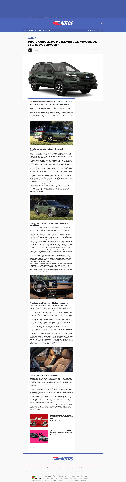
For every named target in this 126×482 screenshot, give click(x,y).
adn (81, 476)
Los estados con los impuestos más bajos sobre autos (52, 17)
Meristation (83, 480)
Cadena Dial (70, 478)
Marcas (36, 30)
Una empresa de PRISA (36, 477)
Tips (49, 30)
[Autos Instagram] (81, 468)
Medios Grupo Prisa (36, 480)
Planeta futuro (80, 478)
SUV (36, 449)
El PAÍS (48, 476)
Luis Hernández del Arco (55, 420)
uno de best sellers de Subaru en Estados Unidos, (44, 114)
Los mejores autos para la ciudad (33, 17)
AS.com (77, 476)
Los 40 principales (54, 476)
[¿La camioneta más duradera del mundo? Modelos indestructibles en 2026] (39, 420)
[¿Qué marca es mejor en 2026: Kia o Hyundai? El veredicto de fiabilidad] (39, 436)
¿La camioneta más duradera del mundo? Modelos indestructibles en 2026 (61, 417)
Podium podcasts (60, 480)
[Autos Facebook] (77, 468)
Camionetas (32, 449)
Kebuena (85, 478)
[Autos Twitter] (79, 468)
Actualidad (30, 30)
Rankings (44, 30)
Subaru (39, 449)
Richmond (47, 480)
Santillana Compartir (67, 476)
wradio (60, 478)
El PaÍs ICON (65, 480)
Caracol (86, 476)
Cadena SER (73, 476)
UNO (57, 478)
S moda (71, 480)
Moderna (53, 480)
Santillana (60, 476)
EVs (40, 30)
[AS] (101, 23)
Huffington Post (50, 478)
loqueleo (77, 480)
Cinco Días (66, 478)
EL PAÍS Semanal (75, 478)
